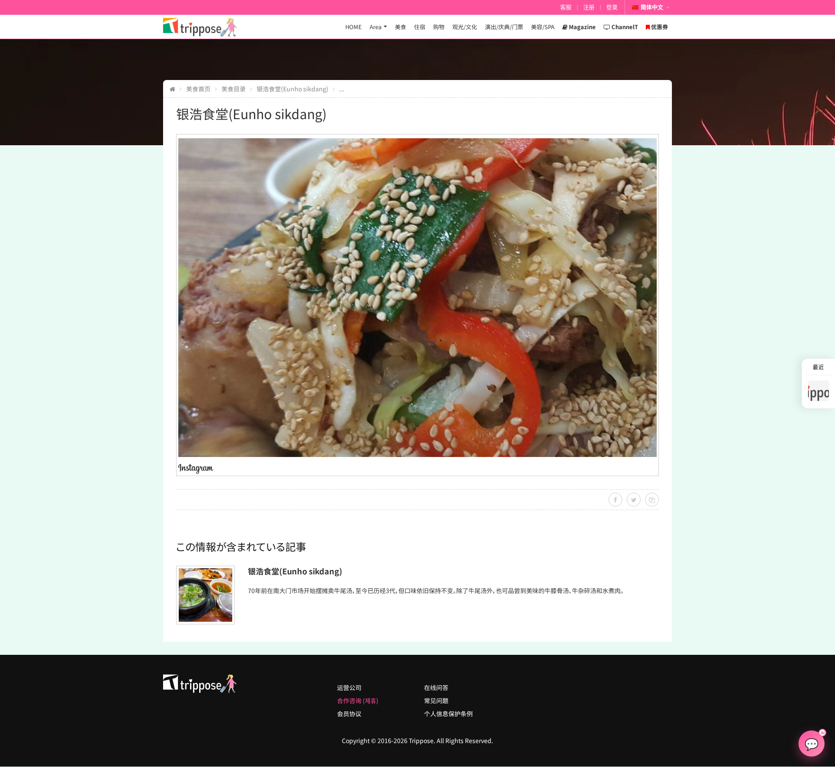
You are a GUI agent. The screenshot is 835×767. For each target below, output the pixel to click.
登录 (612, 7)
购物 (438, 27)
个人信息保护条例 (448, 713)
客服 (565, 7)
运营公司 (349, 687)
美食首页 (198, 88)
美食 (400, 27)
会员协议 (349, 713)
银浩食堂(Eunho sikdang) (292, 88)
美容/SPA (542, 27)
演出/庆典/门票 (504, 27)
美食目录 (233, 88)
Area (375, 27)
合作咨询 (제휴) (357, 700)
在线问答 (436, 687)
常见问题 (436, 700)
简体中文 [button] (652, 7)
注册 (589, 7)
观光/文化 (464, 27)
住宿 (419, 27)
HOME (353, 27)
